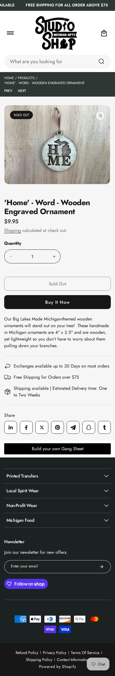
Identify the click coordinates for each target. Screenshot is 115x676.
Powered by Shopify (57, 666)
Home (9, 77)
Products (26, 77)
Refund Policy (27, 652)
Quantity (12, 243)
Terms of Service (85, 652)
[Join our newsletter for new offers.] (101, 566)
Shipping (12, 230)
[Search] (101, 61)
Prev (8, 90)
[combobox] (57, 61)
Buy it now (57, 302)
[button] (10, 33)
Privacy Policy (54, 652)
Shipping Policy (39, 659)
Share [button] (9, 415)
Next (22, 90)
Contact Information (73, 659)
